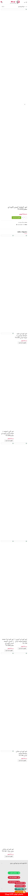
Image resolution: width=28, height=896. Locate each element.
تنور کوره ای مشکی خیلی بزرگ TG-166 (8, 850)
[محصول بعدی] (1, 6)
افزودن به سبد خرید (16, 217)
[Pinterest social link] (20, 225)
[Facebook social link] (23, 225)
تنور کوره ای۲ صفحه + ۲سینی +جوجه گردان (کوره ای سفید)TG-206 (8, 642)
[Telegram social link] (17, 225)
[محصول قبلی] (4, 6)
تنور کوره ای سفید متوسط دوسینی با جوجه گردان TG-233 (21, 336)
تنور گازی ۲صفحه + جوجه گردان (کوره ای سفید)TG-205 (7, 433)
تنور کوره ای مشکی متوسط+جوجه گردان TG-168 (21, 753)
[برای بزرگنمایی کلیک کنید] (24, 104)
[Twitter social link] (22, 225)
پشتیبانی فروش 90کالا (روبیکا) (14, 894)
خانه (26, 6)
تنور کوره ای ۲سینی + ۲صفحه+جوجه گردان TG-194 (20, 641)
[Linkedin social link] (18, 225)
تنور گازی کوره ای (21, 6)
